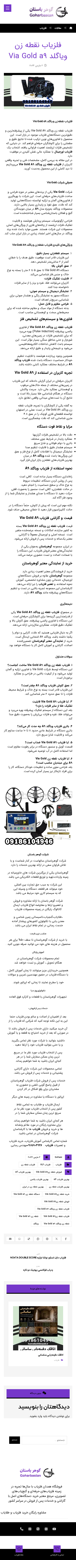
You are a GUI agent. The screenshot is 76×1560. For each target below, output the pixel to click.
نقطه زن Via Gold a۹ (28, 1216)
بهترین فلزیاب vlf (61, 1179)
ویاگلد (36, 1223)
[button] (7, 8)
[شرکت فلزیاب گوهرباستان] (48, 11)
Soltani (58, 1157)
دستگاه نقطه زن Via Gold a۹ (27, 1194)
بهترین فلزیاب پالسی (39, 1179)
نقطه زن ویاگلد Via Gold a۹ (56, 1223)
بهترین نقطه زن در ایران (33, 1186)
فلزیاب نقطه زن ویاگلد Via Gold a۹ (53, 1209)
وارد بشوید (36, 1416)
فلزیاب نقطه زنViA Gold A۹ (56, 1216)
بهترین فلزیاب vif (23, 1172)
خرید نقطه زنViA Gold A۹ (57, 1194)
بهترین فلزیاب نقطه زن (59, 1186)
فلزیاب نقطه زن (28, 1164)
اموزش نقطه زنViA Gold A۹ (49, 1172)
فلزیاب (36, 1129)
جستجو (14, 1440)
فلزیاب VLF (45, 1164)
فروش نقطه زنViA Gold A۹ (56, 1201)
